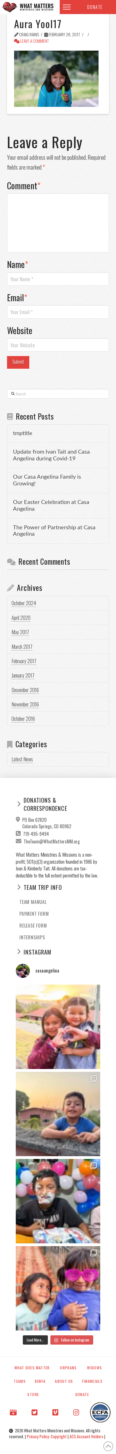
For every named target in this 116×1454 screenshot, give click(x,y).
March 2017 (22, 646)
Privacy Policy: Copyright (47, 1436)
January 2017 (23, 675)
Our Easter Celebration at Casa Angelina (51, 505)
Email (17, 297)
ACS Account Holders (87, 1436)
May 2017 (20, 632)
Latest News (22, 759)
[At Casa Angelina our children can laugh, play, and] (58, 1027)
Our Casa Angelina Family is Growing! (47, 480)
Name (17, 264)
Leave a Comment (34, 41)
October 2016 (23, 718)
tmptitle (22, 433)
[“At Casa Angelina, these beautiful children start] (58, 1288)
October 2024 (24, 603)
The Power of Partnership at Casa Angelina (54, 531)
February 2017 (24, 661)
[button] (67, 7)
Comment (24, 185)
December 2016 (25, 690)
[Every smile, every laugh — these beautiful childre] (58, 1114)
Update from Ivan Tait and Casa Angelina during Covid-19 (51, 455)
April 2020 (21, 617)
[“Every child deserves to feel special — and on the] (58, 1201)
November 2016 (25, 704)
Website (19, 330)
